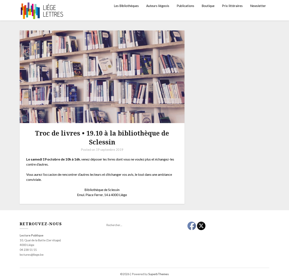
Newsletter (258, 6)
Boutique (208, 6)
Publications (185, 6)
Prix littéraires (232, 6)
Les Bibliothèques (126, 6)
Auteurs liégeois (157, 6)
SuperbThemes (158, 274)
